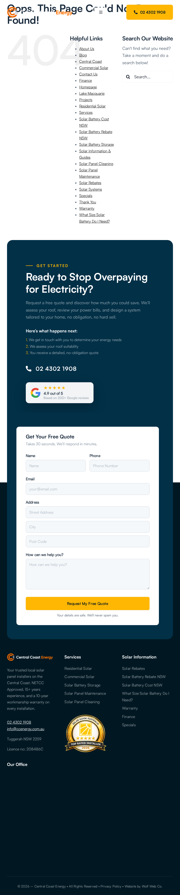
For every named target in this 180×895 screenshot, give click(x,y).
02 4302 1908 (19, 722)
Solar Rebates (90, 182)
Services (86, 112)
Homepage (88, 87)
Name (30, 455)
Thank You (87, 202)
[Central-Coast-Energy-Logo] (40, 9)
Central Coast (90, 61)
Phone (95, 455)
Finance (85, 80)
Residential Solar (92, 106)
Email (30, 479)
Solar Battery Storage (96, 144)
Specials (85, 195)
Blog (83, 55)
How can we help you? (44, 554)
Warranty (86, 208)
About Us (86, 48)
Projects (85, 99)
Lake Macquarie (92, 93)
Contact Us (88, 74)
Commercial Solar (93, 67)
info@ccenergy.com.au (25, 728)
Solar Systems (90, 189)
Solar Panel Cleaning (96, 163)
